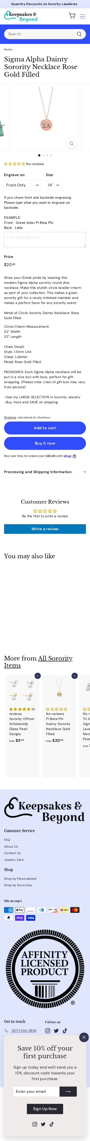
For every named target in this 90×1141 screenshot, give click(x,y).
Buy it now (45, 443)
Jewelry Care (14, 860)
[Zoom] (71, 143)
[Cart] (72, 16)
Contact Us (12, 853)
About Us (11, 846)
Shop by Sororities (18, 885)
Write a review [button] (45, 528)
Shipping (10, 417)
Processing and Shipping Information (38, 471)
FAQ (7, 840)
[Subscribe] (68, 1092)
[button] (15, 164)
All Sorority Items (38, 662)
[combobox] (45, 34)
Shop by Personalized (20, 879)
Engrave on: (14, 174)
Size (49, 174)
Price (8, 256)
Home (8, 49)
